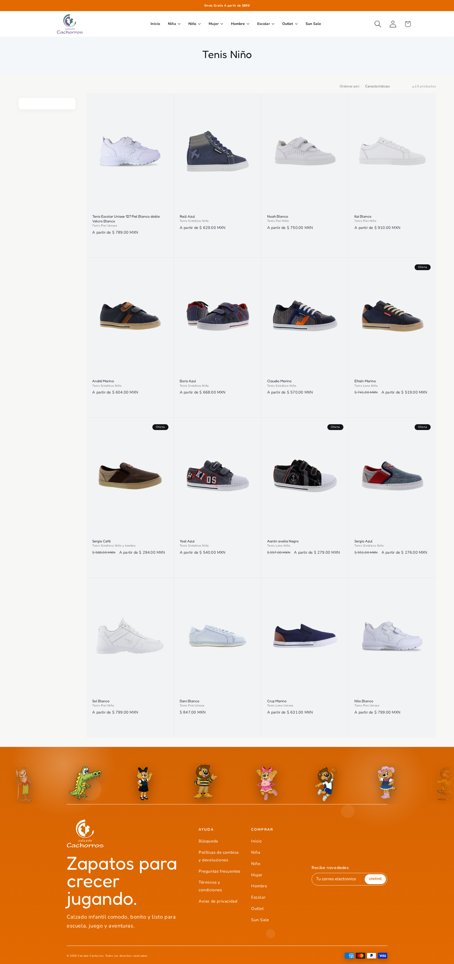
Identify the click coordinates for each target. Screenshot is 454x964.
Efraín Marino (365, 381)
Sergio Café (101, 541)
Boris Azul (188, 381)
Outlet (257, 908)
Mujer (256, 875)
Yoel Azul (187, 541)
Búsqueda (208, 841)
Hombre (259, 886)
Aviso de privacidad (218, 901)
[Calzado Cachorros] (70, 24)
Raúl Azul (187, 216)
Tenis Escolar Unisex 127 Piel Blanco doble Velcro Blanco (126, 218)
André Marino (103, 381)
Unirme (375, 879)
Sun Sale (260, 920)
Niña (255, 852)
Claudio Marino (279, 381)
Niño (255, 863)
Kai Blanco (363, 216)
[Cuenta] (393, 24)
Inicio (256, 841)
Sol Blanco (101, 701)
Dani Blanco (189, 701)
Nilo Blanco (363, 701)
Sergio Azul (363, 541)
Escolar (258, 897)
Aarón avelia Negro (283, 541)
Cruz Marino (277, 701)
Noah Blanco (277, 216)
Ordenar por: (350, 86)
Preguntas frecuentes (219, 871)
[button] (378, 24)
